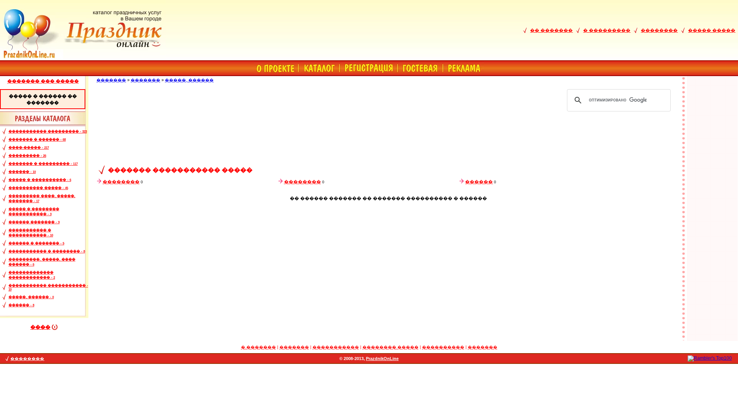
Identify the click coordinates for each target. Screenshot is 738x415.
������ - (22, 172)
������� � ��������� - (43, 164)
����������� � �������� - (46, 251)
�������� (659, 30)
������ (479, 181)
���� (40, 327)
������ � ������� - (36, 243)
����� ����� (711, 30)
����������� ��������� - (47, 131)
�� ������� (551, 30)
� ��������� (606, 30)
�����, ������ (189, 80)
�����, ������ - (31, 297)
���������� (443, 347)
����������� (335, 347)
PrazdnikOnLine (382, 358)
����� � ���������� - (39, 180)
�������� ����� (390, 347)
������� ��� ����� (43, 81)
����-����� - (28, 147)
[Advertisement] (388, 140)
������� (111, 80)
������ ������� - (34, 222)
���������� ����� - (38, 188)
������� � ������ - (37, 139)
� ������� (258, 347)
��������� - (27, 156)
